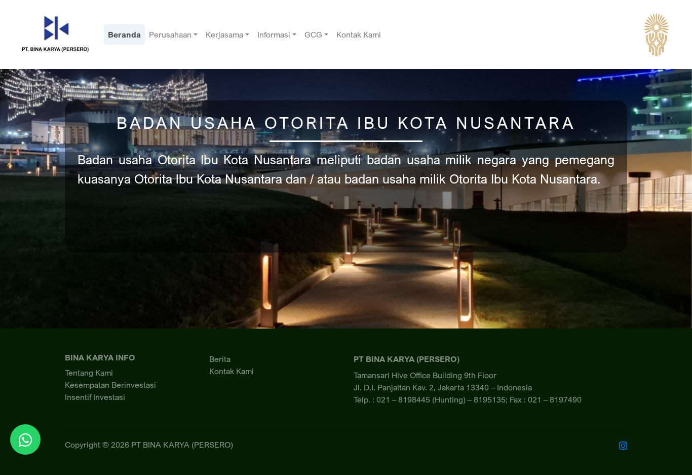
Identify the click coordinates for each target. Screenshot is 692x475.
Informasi (273, 34)
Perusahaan (170, 34)
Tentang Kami (89, 373)
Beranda (124, 34)
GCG (313, 34)
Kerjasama (224, 34)
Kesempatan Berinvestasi (110, 385)
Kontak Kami (358, 34)
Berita (219, 359)
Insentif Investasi (95, 397)
